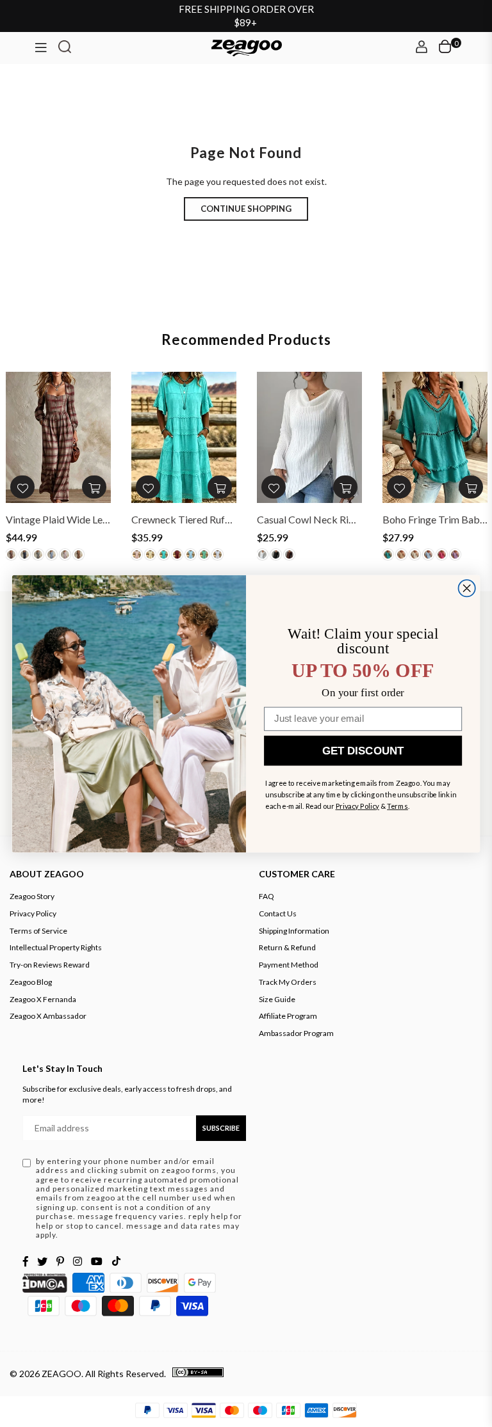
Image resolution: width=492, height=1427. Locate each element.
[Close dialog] (467, 588)
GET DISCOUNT (363, 750)
